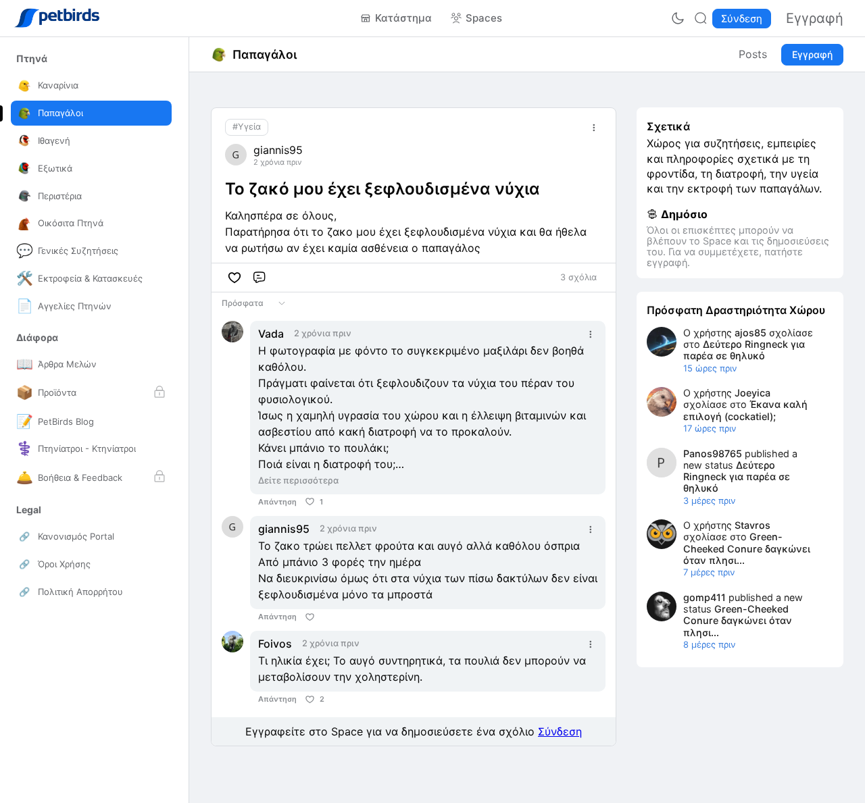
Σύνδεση (560, 731)
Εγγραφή (812, 54)
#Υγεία (246, 127)
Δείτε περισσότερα (298, 480)
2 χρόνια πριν (277, 162)
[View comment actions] (590, 334)
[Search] (700, 18)
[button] (31, 58)
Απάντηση (277, 502)
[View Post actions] (594, 128)
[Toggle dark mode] (677, 18)
